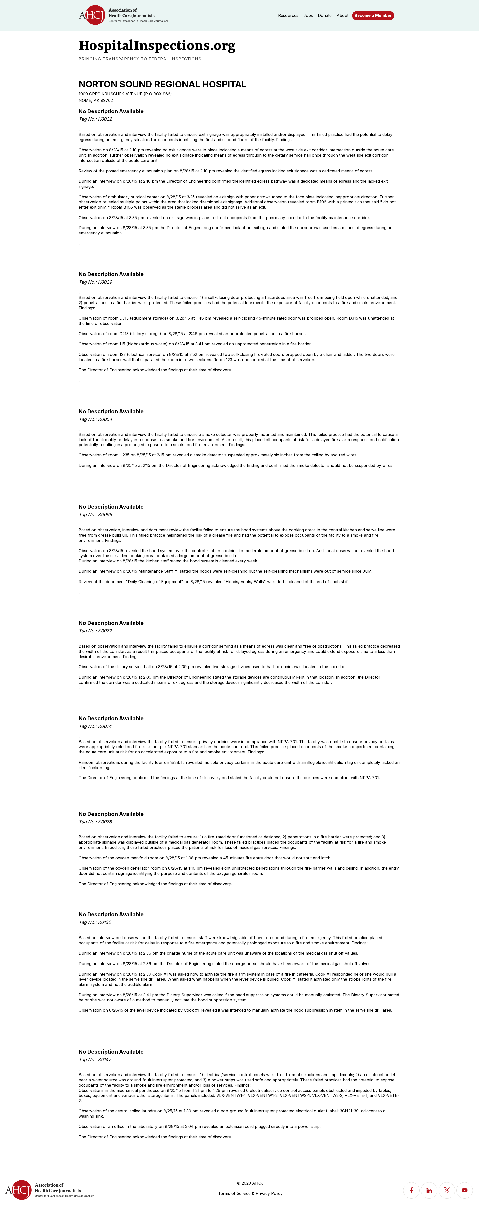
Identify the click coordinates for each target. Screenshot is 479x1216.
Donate (325, 15)
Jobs (308, 15)
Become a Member (373, 15)
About (342, 15)
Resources (288, 15)
